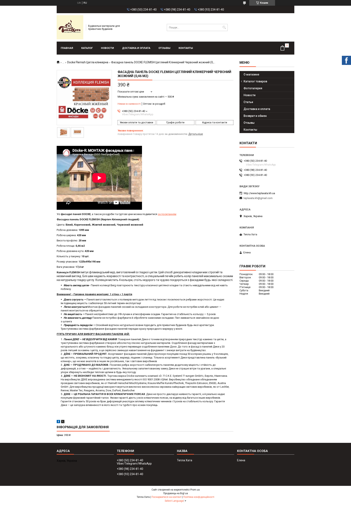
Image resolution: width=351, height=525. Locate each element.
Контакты (186, 47)
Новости (107, 47)
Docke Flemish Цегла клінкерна (87, 62)
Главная (67, 47)
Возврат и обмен (255, 115)
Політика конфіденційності (198, 497)
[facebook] (58, 422)
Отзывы (164, 47)
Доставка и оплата (136, 47)
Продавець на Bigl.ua (175, 493)
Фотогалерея (253, 88)
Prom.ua (195, 489)
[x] (62, 422)
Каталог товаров (255, 81)
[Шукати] (224, 27)
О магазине (251, 74)
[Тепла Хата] (70, 27)
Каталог (87, 47)
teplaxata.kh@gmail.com (258, 198)
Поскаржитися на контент (166, 497)
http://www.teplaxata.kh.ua (259, 193)
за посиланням (167, 214)
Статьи (248, 102)
